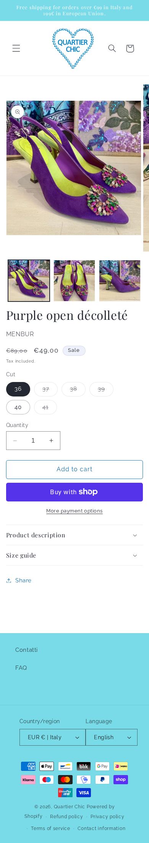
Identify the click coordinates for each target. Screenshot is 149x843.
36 (18, 388)
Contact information (101, 828)
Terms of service (50, 828)
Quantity (17, 425)
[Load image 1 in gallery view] (29, 280)
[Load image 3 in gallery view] (120, 280)
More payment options (74, 511)
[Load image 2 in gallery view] (74, 280)
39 (105, 390)
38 (78, 390)
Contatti (26, 649)
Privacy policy (107, 816)
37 (50, 390)
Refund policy (66, 816)
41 (49, 408)
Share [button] (23, 580)
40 (18, 407)
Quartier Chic (70, 806)
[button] (16, 48)
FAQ (21, 667)
